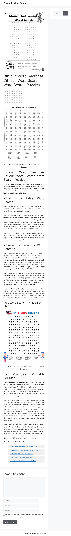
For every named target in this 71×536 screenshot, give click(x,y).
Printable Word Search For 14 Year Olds (23, 447)
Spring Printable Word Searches (21, 457)
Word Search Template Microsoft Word (23, 461)
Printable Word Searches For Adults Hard (24, 450)
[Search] (65, 13)
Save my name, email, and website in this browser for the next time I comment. (24, 516)
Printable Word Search (15, 3)
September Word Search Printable (21, 454)
